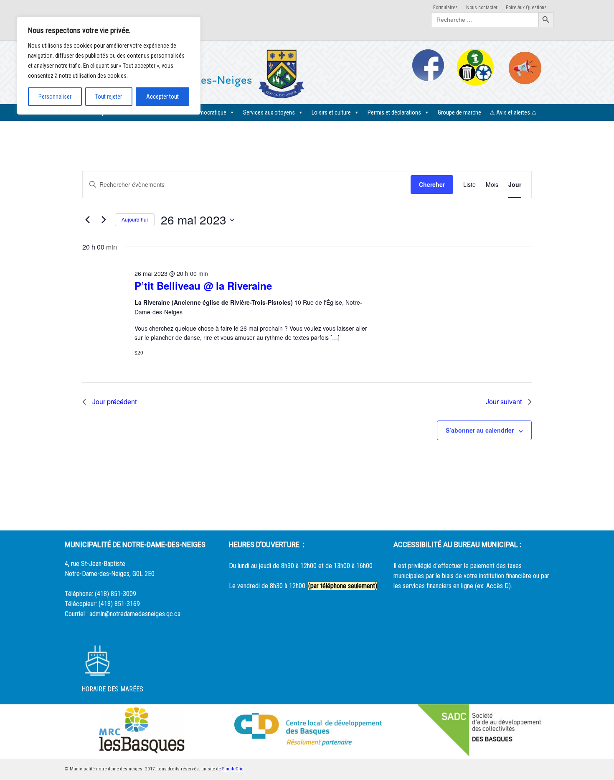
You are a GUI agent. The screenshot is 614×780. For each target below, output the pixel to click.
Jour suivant (504, 401)
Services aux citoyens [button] (269, 112)
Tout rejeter (108, 96)
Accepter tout (162, 96)
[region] (108, 66)
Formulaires (445, 7)
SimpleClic (233, 769)
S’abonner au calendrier (480, 430)
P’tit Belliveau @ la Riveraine (203, 285)
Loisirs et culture (331, 112)
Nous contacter (481, 7)
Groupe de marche (459, 112)
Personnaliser (54, 96)
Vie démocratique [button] (205, 112)
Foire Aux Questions (526, 7)
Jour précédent (114, 401)
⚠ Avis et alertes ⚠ (513, 112)
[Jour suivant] (104, 220)
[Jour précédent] (87, 220)
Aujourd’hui (135, 219)
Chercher (432, 184)
